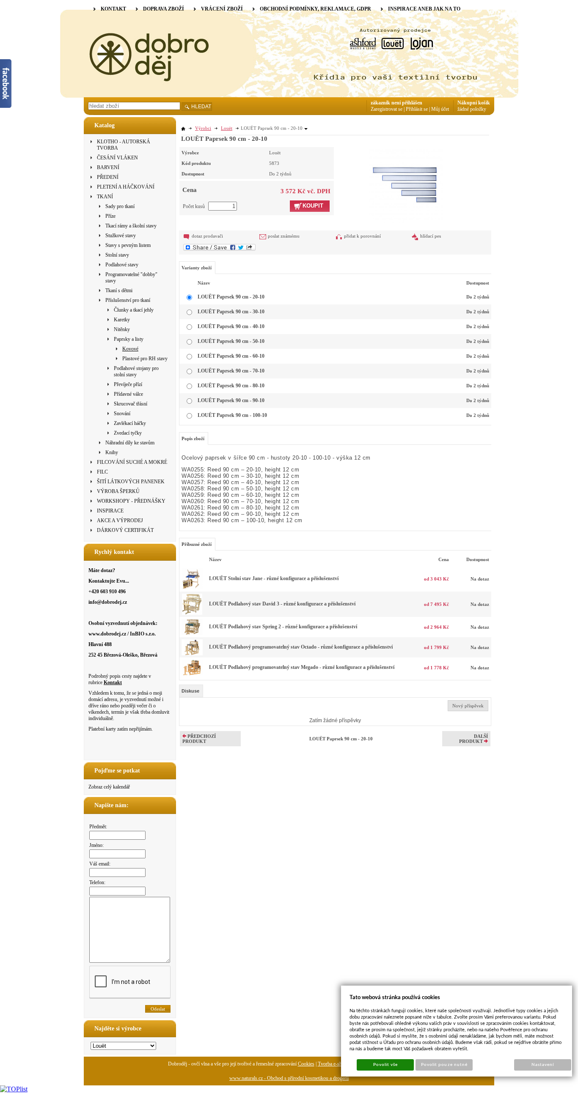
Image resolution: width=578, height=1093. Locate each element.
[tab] (191, 691)
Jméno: (96, 845)
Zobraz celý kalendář (109, 787)
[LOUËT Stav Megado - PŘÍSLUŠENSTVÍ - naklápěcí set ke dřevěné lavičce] (192, 674)
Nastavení (542, 1065)
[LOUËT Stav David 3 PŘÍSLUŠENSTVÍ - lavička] (192, 613)
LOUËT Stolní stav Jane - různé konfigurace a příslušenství (274, 578)
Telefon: (97, 882)
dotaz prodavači (207, 235)
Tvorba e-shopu (334, 1064)
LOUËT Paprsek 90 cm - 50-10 (231, 341)
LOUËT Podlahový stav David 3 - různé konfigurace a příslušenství (282, 604)
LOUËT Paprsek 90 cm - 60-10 (231, 356)
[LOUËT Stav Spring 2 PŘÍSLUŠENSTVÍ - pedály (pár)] (192, 633)
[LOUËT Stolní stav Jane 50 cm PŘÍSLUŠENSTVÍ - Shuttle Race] (192, 588)
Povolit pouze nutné (444, 1065)
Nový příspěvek (468, 705)
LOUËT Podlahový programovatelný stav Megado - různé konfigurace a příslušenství (301, 667)
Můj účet (440, 109)
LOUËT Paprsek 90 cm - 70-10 (231, 371)
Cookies (306, 1064)
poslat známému (284, 235)
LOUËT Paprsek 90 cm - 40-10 (231, 326)
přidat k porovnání (362, 235)
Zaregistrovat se (386, 109)
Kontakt (113, 682)
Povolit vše (385, 1065)
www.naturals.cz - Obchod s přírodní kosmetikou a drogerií (289, 1078)
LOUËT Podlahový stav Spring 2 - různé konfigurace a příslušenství (283, 627)
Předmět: (98, 827)
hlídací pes (430, 235)
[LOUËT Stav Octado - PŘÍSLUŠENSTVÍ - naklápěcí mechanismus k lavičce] (192, 654)
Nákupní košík (473, 103)
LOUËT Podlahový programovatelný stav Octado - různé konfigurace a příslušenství (301, 647)
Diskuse (190, 690)
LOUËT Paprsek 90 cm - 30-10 (231, 312)
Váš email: (99, 864)
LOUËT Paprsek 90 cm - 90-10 (231, 400)
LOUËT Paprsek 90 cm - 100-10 (232, 415)
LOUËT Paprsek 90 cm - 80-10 (231, 386)
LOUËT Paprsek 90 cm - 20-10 (231, 297)
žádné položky (471, 109)
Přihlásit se (417, 109)
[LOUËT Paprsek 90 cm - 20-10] (406, 185)
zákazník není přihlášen (396, 103)
